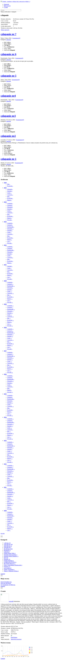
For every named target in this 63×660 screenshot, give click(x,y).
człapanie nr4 (8, 95)
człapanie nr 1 (8, 158)
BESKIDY (7, 550)
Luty (9, 241)
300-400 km (7, 547)
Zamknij (3, 574)
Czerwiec (10, 194)
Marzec (9, 200)
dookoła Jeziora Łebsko (10, 554)
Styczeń (9, 220)
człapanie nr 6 (8, 54)
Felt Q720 (6, 582)
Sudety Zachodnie (9, 569)
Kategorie (6, 4)
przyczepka (7, 568)
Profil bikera (14, 637)
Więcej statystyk (5, 30)
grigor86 (11, 601)
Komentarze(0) (16, 38)
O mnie (6, 7)
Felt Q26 (6, 583)
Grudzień (10, 203)
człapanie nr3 (8, 115)
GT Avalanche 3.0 (8, 585)
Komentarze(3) (20, 140)
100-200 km (8, 544)
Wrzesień (10, 189)
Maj (8, 184)
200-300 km (8, 546)
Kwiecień (10, 186)
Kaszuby (7, 559)
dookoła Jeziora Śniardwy (11, 556)
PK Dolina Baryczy (9, 563)
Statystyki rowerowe (16, 639)
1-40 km (7, 543)
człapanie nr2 (8, 135)
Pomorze (7, 566)
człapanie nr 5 (8, 75)
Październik (10, 227)
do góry (3, 533)
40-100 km (8, 549)
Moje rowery (7, 5)
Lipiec (9, 193)
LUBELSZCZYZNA (10, 562)
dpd (6, 557)
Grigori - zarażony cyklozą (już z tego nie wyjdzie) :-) (16, 1)
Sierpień (9, 191)
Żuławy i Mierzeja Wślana (11, 571)
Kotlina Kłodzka (9, 560)
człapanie (8, 39)
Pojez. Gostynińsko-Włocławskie (13, 565)
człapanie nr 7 (8, 34)
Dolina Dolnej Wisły (10, 553)
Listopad (10, 205)
